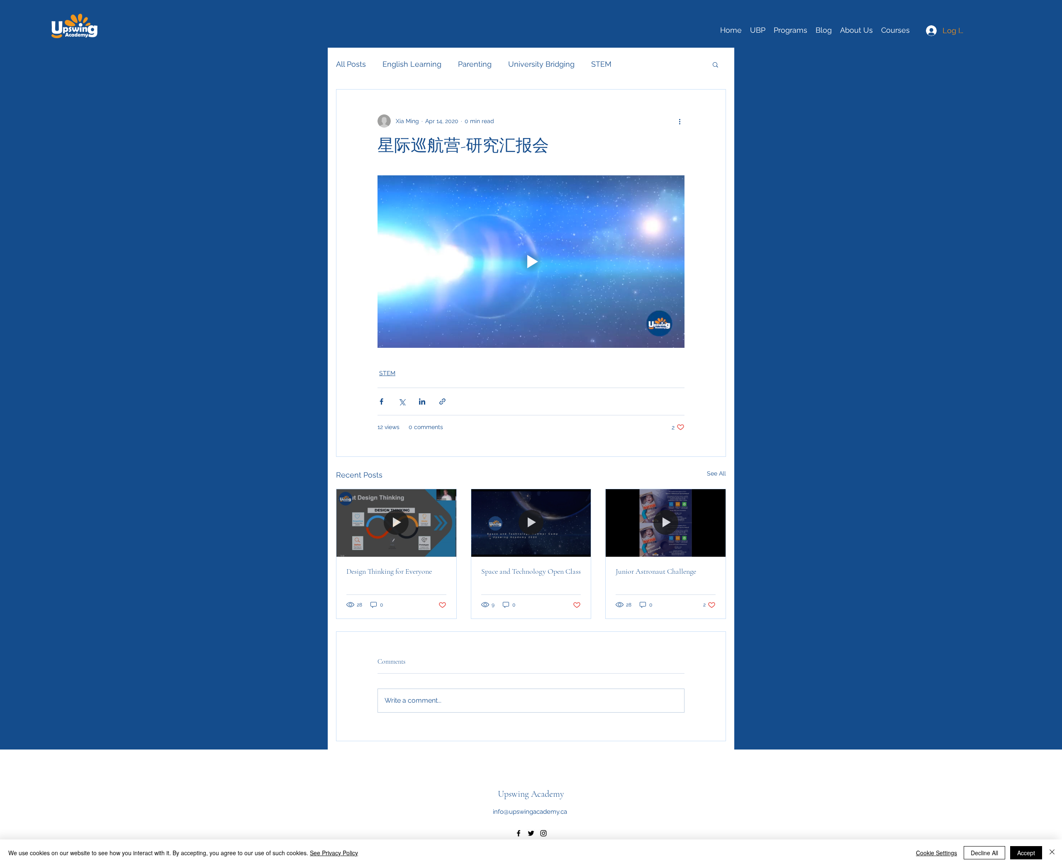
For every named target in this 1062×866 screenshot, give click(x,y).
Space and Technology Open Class (531, 571)
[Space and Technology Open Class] (531, 522)
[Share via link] (442, 401)
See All (716, 473)
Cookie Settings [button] (936, 853)
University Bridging (541, 64)
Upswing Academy (531, 793)
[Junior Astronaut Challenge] (666, 522)
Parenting (475, 64)
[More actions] (679, 121)
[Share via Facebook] (381, 401)
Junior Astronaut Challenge (656, 571)
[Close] (1052, 852)
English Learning (411, 64)
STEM (601, 64)
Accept (1026, 853)
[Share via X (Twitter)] (402, 401)
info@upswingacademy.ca (530, 811)
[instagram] (543, 833)
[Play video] (531, 261)
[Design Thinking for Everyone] (396, 522)
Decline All (984, 853)
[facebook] (518, 833)
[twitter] (531, 833)
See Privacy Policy (334, 853)
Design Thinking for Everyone (389, 571)
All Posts (351, 64)
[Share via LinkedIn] (422, 401)
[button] (715, 64)
